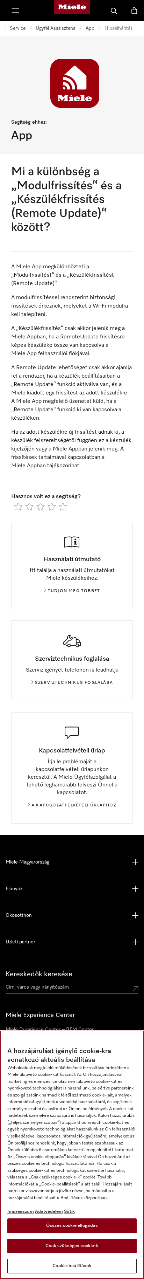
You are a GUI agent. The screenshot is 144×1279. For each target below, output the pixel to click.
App (90, 28)
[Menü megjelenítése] (15, 10)
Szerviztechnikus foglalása (74, 683)
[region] (72, 1154)
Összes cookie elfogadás (72, 1225)
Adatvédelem (49, 1211)
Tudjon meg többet (74, 591)
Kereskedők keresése (39, 974)
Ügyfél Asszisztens (55, 28)
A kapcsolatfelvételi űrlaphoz (73, 805)
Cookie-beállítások (71, 1266)
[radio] (18, 506)
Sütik (69, 1211)
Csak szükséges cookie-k (71, 1246)
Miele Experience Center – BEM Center (50, 1029)
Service (18, 28)
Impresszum (20, 1211)
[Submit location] (135, 988)
